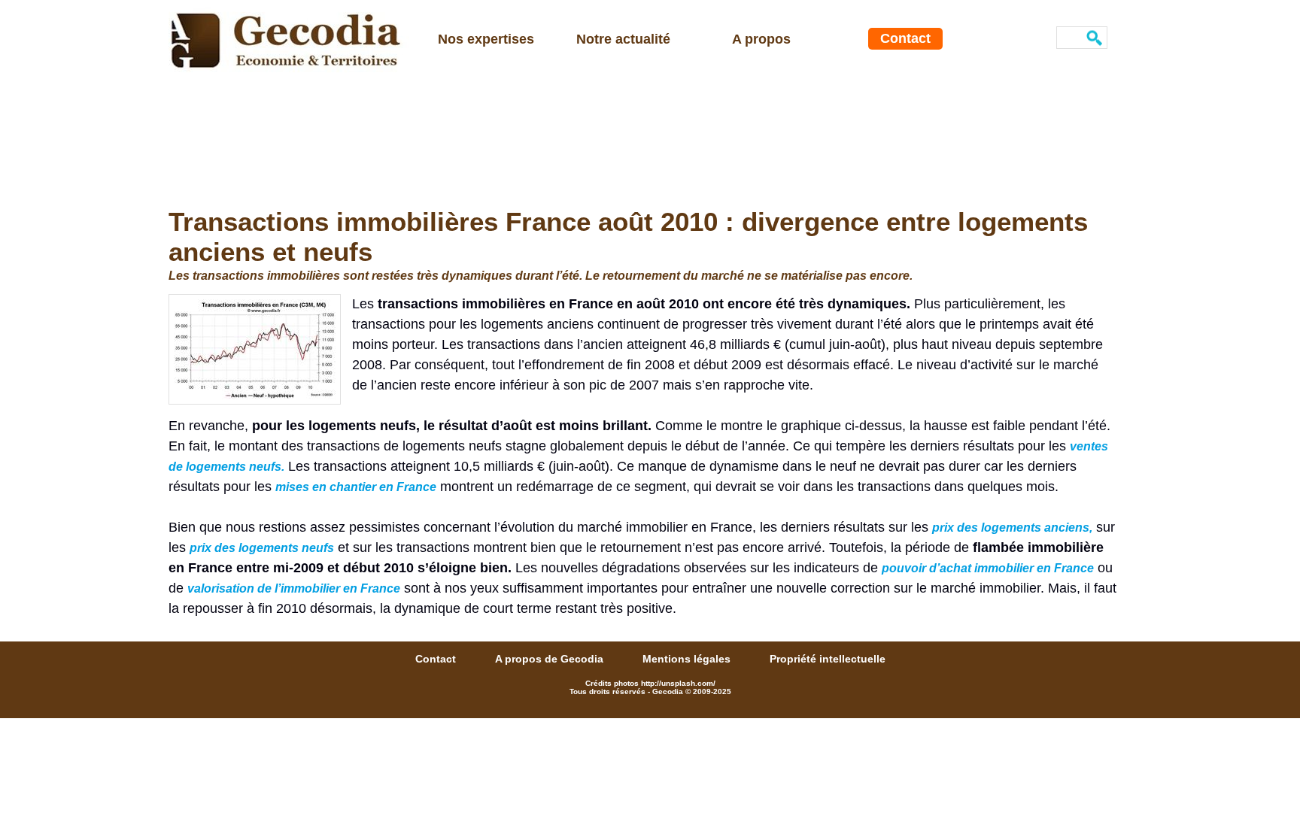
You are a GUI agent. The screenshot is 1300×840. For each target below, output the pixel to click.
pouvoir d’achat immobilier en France (988, 568)
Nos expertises (486, 39)
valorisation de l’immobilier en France (293, 588)
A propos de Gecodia (550, 659)
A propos (761, 39)
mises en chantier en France (355, 487)
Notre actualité (623, 39)
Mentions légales (688, 659)
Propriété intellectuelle (827, 659)
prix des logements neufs (262, 547)
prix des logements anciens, (1012, 527)
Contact (905, 38)
